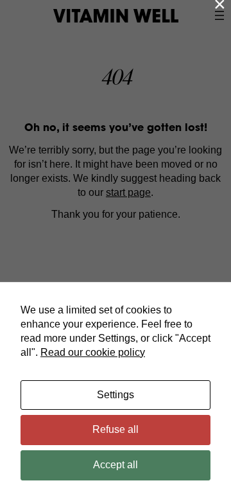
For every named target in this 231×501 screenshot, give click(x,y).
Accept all (115, 464)
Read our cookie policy (92, 352)
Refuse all (115, 429)
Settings (115, 394)
